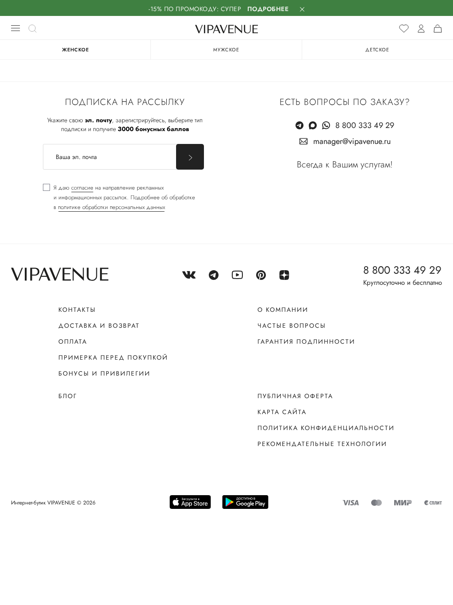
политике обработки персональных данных (111, 207)
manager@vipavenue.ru (352, 141)
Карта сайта (282, 411)
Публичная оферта (295, 396)
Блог (67, 396)
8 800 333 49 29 (364, 125)
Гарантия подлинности (306, 341)
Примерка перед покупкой (113, 357)
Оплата (72, 341)
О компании (282, 309)
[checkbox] (119, 197)
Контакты (77, 309)
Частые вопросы (291, 325)
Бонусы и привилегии (104, 373)
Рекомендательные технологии (322, 443)
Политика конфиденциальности (326, 427)
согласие (82, 187)
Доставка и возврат (99, 325)
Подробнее (268, 8)
